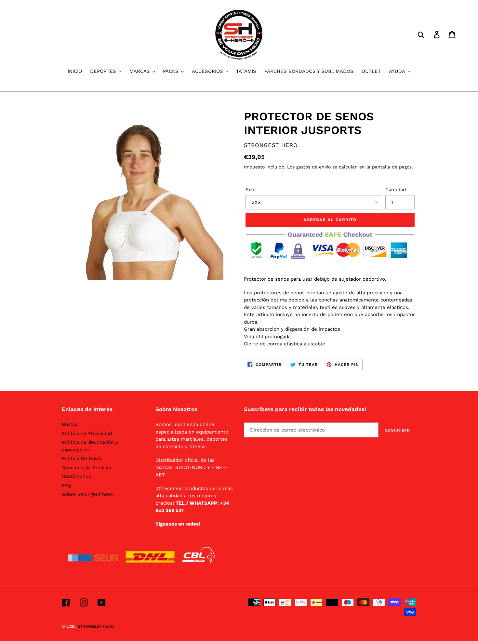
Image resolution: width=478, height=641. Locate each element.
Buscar (70, 424)
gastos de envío (313, 166)
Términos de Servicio (86, 468)
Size (251, 190)
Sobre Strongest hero (87, 494)
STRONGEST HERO (96, 626)
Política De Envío (82, 458)
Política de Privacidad (87, 433)
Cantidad (395, 190)
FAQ (66, 485)
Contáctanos (76, 476)
